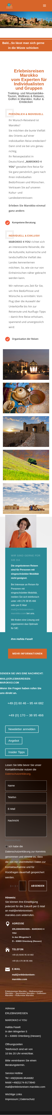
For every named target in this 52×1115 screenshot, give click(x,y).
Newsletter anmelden (21, 729)
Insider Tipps (16, 752)
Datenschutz (27, 1099)
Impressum (11, 1099)
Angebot (13, 740)
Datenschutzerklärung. (18, 773)
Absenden (37, 885)
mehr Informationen (27, 653)
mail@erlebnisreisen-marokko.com (25, 1086)
